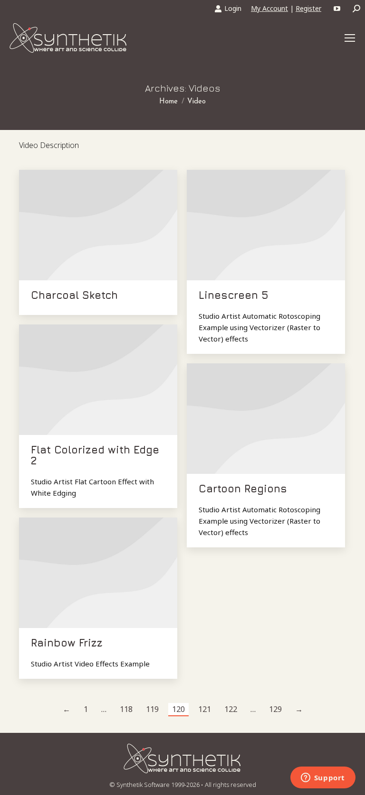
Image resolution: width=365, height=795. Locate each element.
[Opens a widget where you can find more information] (322, 778)
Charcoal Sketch (74, 295)
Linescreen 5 (234, 295)
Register (308, 8)
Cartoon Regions (243, 488)
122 (230, 709)
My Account (269, 8)
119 (152, 709)
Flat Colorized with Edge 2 (95, 455)
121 (204, 709)
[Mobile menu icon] (349, 38)
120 (178, 709)
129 (275, 709)
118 (126, 709)
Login (232, 8)
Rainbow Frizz (67, 643)
